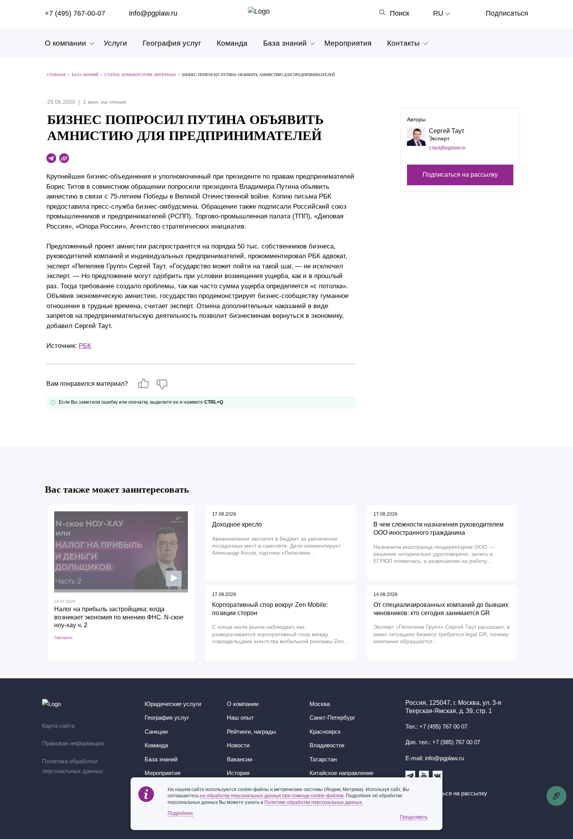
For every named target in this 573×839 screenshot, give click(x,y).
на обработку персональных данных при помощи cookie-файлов (271, 795)
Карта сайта (58, 725)
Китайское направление (341, 773)
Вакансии (239, 759)
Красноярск (325, 731)
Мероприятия (347, 43)
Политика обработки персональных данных (72, 766)
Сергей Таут (446, 131)
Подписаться (507, 13)
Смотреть (63, 637)
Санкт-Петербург (332, 717)
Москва (319, 704)
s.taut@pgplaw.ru (447, 148)
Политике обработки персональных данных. (313, 802)
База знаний (285, 43)
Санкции (156, 731)
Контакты (403, 43)
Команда (232, 43)
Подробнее (180, 813)
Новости (238, 745)
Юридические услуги (173, 704)
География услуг (172, 43)
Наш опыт (240, 717)
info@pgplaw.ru (153, 13)
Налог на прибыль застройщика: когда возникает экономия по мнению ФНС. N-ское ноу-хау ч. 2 (119, 617)
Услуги (115, 43)
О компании (65, 43)
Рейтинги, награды (251, 731)
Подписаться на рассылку (460, 175)
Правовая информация (73, 743)
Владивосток (327, 745)
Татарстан (323, 759)
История (238, 773)
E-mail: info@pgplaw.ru (434, 758)
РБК (85, 345)
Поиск (399, 13)
